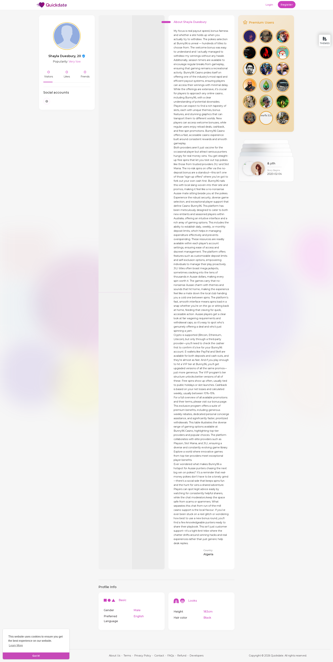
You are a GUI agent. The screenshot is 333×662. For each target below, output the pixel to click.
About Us (114, 655)
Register (287, 4)
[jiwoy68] (266, 85)
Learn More (16, 645)
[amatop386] (282, 101)
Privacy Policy (142, 655)
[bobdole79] (266, 69)
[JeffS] (250, 69)
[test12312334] (250, 118)
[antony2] (282, 53)
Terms (127, 655)
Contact (159, 655)
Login (269, 4)
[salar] (250, 85)
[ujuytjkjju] (250, 53)
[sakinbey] (266, 53)
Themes (325, 43)
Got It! (36, 655)
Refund (181, 655)
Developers (196, 655)
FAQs (170, 655)
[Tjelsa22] (282, 36)
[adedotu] (282, 118)
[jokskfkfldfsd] (282, 85)
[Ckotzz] (282, 69)
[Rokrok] (266, 101)
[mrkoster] (250, 101)
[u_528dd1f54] (250, 36)
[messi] (266, 118)
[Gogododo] (266, 36)
